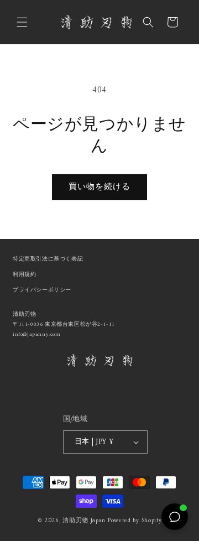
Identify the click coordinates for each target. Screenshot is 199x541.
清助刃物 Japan (84, 521)
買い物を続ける (99, 187)
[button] (22, 22)
